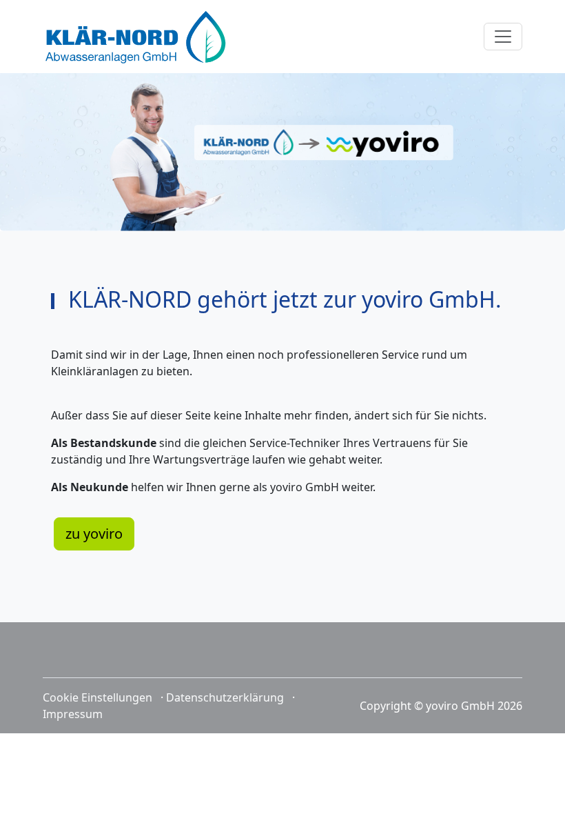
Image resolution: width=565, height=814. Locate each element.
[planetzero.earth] (136, 37)
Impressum (73, 714)
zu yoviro (94, 533)
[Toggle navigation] (503, 36)
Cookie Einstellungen (97, 697)
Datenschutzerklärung (225, 697)
